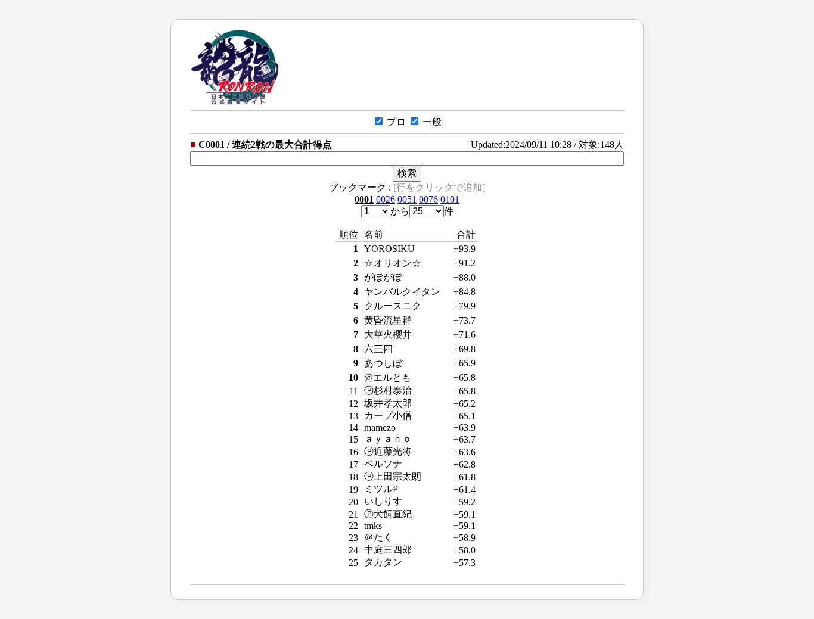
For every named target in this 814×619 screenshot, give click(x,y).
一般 (431, 122)
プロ (395, 122)
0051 (407, 199)
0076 (428, 199)
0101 (449, 199)
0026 (385, 199)
